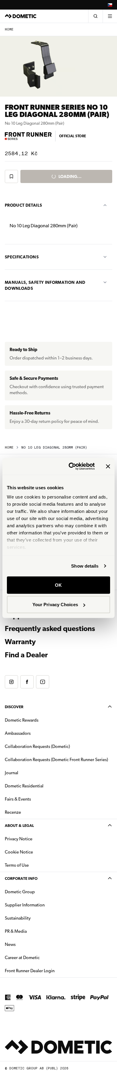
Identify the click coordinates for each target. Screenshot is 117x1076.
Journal (11, 772)
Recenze (13, 812)
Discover (14, 707)
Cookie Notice (19, 852)
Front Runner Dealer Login (48, 970)
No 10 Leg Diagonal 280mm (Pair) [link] (54, 447)
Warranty (20, 642)
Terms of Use (17, 865)
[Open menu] (110, 16)
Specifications (22, 256)
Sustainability (18, 918)
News (29, 944)
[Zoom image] (39, 65)
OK (58, 584)
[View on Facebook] (27, 681)
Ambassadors (18, 733)
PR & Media (34, 931)
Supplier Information (25, 905)
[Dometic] (21, 16)
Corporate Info (21, 878)
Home (9, 29)
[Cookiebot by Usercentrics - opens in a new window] (71, 466)
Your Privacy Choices (55, 604)
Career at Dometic (41, 957)
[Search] (95, 16)
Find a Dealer (26, 655)
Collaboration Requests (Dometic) (37, 746)
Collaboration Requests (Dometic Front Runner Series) (56, 759)
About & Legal (19, 825)
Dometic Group (39, 891)
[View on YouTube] (42, 681)
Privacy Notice (18, 839)
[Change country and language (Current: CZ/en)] (109, 5)
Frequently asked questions (50, 628)
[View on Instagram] (11, 681)
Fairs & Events (18, 799)
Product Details (23, 205)
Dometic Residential (43, 786)
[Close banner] (108, 466)
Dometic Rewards (21, 720)
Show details (84, 566)
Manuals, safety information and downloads (45, 285)
